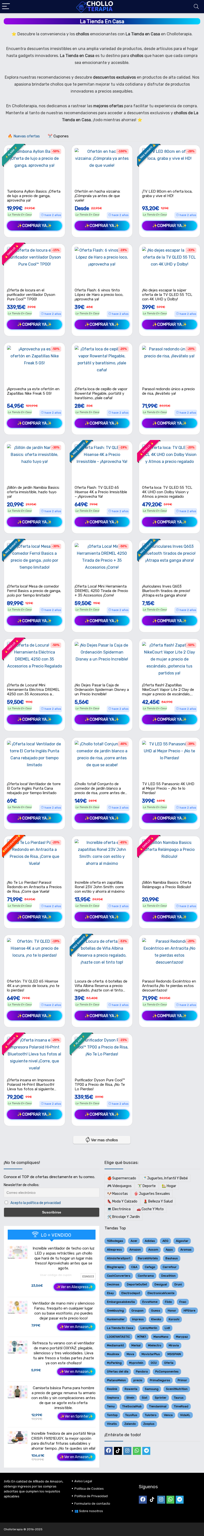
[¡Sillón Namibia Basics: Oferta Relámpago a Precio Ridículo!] (169, 858)
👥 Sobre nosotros (88, 1511)
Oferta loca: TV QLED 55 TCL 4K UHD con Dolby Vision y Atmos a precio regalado (167, 492)
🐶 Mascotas (117, 1194)
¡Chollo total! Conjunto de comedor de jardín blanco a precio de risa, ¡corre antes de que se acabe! (100, 791)
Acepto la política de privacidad (35, 1203)
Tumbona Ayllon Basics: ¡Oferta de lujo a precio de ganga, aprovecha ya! (33, 196)
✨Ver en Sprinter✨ (76, 1416)
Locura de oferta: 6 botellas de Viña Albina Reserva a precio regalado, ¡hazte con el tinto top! (101, 988)
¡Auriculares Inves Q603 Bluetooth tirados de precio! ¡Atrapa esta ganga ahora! (166, 591)
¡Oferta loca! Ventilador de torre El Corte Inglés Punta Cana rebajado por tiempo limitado (34, 788)
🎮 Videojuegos (119, 1186)
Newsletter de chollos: (21, 1185)
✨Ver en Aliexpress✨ (74, 1287)
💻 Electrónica (119, 1209)
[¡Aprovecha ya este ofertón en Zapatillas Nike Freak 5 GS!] (34, 364)
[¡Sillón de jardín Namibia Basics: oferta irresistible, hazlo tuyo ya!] (34, 463)
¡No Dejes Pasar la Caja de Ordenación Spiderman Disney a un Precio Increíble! (102, 689)
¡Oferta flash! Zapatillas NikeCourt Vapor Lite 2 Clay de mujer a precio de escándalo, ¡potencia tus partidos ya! (168, 692)
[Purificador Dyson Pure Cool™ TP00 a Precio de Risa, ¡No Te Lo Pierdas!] (102, 1055)
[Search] (196, 6)
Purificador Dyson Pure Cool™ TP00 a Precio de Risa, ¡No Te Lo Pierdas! (100, 1084)
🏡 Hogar (169, 1186)
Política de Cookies (89, 1488)
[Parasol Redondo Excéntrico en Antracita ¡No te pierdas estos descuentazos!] (169, 956)
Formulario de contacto (92, 1503)
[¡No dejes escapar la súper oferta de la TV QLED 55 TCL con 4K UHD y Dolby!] (169, 265)
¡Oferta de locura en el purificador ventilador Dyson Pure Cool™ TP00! (31, 294)
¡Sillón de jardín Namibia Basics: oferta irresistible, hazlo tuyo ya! (33, 492)
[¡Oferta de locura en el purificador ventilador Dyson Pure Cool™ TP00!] (34, 265)
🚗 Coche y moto (150, 1209)
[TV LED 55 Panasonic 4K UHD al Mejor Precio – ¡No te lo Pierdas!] (169, 759)
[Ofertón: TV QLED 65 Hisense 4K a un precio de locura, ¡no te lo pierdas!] (34, 956)
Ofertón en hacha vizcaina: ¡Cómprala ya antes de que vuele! (97, 196)
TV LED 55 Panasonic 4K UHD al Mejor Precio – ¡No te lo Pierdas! (168, 788)
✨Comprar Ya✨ (34, 225)
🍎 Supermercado (121, 1178)
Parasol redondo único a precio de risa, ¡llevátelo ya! (168, 391)
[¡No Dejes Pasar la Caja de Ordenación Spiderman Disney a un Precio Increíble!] (102, 660)
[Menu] (6, 6)
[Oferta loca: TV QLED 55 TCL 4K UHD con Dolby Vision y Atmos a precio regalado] (169, 463)
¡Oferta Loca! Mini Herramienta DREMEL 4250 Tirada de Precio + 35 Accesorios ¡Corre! (101, 591)
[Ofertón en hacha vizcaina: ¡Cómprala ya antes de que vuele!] (102, 166)
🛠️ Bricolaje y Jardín (123, 1217)
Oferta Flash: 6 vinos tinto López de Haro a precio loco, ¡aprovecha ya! (99, 294)
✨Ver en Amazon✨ (76, 1327)
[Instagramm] (127, 1451)
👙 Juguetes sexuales (152, 1194)
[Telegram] (146, 1451)
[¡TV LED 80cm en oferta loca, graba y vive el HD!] (169, 166)
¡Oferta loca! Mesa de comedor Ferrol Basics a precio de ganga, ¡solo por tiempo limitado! (34, 591)
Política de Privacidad (91, 1496)
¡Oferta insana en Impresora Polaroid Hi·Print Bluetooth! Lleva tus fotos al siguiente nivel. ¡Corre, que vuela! (30, 1087)
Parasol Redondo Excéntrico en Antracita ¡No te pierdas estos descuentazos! (169, 985)
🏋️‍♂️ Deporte (147, 1186)
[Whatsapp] (137, 1451)
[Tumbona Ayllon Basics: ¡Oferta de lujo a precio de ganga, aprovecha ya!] (34, 166)
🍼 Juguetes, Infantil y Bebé (165, 1178)
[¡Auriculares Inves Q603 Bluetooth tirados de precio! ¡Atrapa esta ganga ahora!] (169, 561)
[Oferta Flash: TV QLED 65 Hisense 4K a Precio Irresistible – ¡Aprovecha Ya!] (102, 463)
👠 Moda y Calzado (122, 1201)
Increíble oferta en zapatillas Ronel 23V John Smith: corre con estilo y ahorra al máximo (100, 887)
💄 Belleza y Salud (158, 1201)
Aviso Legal (83, 1481)
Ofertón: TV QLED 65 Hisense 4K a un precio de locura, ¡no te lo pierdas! (33, 985)
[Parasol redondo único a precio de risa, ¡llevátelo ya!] (169, 364)
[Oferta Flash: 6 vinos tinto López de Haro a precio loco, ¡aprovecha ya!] (102, 265)
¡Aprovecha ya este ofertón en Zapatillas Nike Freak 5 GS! (33, 391)
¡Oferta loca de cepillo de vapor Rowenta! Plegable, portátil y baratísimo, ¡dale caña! (101, 393)
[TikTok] (118, 1451)
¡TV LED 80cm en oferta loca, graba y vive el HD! (167, 193)
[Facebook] (108, 1451)
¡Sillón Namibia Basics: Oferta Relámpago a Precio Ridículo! (166, 884)
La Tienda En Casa (19, 214)
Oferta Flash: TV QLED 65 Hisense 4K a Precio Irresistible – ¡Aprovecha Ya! (101, 492)
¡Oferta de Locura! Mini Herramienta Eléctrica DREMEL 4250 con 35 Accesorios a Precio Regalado (33, 692)
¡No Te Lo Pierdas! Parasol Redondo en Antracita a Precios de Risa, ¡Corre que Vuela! (34, 887)
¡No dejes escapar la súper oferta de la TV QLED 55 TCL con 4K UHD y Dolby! (167, 294)
